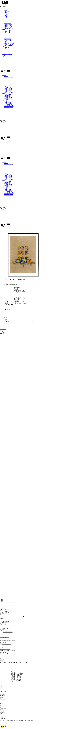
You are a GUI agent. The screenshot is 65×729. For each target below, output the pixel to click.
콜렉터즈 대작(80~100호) (8, 44)
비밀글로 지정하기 (3, 642)
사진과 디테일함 (7, 35)
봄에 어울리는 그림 (7, 23)
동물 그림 (6, 22)
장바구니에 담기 (3, 698)
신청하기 (2, 709)
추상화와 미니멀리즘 (8, 33)
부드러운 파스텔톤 (7, 30)
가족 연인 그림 (6, 20)
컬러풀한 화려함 (7, 31)
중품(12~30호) (7, 48)
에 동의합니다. (7, 637)
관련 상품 (2, 333)
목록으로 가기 (3, 643)
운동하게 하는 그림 (7, 27)
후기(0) (1, 331)
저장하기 (2, 610)
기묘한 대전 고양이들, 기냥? (7, 54)
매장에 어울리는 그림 (8, 19)
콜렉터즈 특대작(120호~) (8, 45)
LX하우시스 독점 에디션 (8, 28)
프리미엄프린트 (5, 37)
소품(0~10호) (6, 47)
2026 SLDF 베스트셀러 (8, 11)
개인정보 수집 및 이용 (4, 637)
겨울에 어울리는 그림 (8, 26)
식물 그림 (6, 16)
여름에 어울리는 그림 (8, 24)
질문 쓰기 (2, 629)
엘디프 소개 (4, 56)
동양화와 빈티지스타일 (8, 34)
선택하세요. (6, 302)
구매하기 (2, 660)
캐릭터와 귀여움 (7, 32)
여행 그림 (6, 18)
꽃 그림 (5, 14)
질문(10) (2, 332)
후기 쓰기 (2, 613)
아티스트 (3, 55)
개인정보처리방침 (3, 717)
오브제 (3, 53)
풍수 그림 (6, 15)
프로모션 (6, 12)
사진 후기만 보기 (5, 611)
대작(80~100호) (7, 50)
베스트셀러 (6, 10)
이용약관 (1, 716)
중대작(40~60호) (7, 49)
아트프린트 (4, 29)
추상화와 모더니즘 (7, 39)
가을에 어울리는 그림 (8, 25)
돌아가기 (2, 653)
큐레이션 (3, 9)
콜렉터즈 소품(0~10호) (8, 41)
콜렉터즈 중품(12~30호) (8, 42)
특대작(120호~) (7, 52)
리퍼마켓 (6, 13)
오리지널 (3, 46)
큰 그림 (5, 17)
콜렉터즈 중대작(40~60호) (9, 43)
